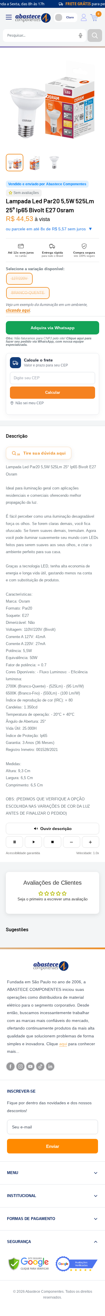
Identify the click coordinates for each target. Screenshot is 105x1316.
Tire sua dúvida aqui (41, 453)
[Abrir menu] (9, 17)
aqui (63, 1043)
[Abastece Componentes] (52, 965)
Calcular (52, 392)
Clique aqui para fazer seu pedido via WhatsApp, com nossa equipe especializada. (48, 341)
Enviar (52, 1146)
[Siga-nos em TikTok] (40, 1066)
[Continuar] (33, 842)
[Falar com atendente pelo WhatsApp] (52, 327)
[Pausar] (14, 842)
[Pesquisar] (95, 35)
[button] (11, 192)
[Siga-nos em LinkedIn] (50, 1066)
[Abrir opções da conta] (83, 17)
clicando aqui (18, 310)
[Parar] (52, 842)
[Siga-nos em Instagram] (20, 1066)
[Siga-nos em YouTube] (30, 1066)
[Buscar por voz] (80, 35)
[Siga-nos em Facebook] (10, 1066)
